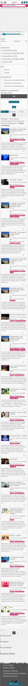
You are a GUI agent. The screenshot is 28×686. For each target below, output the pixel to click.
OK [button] (14, 96)
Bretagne (4, 119)
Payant (6, 73)
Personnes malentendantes (14, 86)
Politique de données (10, 676)
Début (3, 41)
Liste (3, 111)
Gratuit (6, 70)
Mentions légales (9, 668)
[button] (14, 102)
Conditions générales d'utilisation (14, 673)
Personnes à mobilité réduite (14, 80)
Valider (14, 107)
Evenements (5, 635)
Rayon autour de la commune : (11, 32)
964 (14, 683)
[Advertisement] (14, 19)
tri (14, 111)
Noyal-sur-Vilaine (7, 653)
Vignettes (12, 111)
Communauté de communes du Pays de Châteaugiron (13, 122)
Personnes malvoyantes (12, 83)
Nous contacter (8, 665)
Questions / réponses (10, 671)
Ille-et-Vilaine (14, 119)
